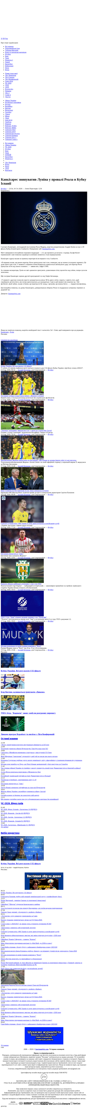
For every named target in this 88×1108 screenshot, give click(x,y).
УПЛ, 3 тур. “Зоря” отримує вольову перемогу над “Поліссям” (24, 617)
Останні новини (9, 738)
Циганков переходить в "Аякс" (12, 554)
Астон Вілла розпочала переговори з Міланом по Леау (21, 772)
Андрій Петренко (24, 370)
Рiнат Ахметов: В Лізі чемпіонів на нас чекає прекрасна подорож (25, 491)
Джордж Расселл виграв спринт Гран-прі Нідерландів (24, 985)
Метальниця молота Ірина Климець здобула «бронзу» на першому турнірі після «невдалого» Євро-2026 (39, 951)
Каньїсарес (5, 332)
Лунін (12, 332)
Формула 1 (9, 60)
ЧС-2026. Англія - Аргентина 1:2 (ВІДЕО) (16, 817)
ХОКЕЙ (8, 155)
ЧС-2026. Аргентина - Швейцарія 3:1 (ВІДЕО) (18, 825)
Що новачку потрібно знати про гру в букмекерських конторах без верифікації (29, 799)
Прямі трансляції (11, 73)
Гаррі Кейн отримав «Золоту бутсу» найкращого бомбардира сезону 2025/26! (29, 947)
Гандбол (8, 112)
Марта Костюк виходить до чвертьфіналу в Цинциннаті (21, 959)
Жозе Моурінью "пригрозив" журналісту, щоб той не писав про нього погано (29, 756)
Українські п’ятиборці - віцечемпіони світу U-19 (18, 780)
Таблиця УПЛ (10, 130)
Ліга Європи (9, 77)
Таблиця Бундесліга (12, 134)
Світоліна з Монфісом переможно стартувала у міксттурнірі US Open (26, 752)
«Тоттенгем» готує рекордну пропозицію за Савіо (19, 916)
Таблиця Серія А (11, 139)
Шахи (7, 116)
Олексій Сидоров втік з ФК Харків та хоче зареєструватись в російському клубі (30, 523)
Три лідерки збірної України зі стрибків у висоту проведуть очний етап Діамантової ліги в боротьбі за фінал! (41, 768)
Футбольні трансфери (13, 102)
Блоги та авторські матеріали (15, 52)
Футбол (8, 54)
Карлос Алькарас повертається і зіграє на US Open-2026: (21, 920)
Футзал (7, 104)
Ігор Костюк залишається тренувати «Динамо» (23, 692)
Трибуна (8, 122)
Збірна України (10, 100)
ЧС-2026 (8, 83)
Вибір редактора (10, 833)
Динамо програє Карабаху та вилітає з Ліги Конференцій (27, 734)
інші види (8, 120)
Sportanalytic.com (14, 294)
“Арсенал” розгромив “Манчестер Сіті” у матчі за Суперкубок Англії (26, 430)
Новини (8, 124)
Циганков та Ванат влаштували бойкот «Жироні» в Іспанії (22, 396)
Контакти (8, 170)
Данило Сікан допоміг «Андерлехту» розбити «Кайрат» (21, 912)
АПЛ (7, 87)
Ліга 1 (7, 93)
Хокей (7, 62)
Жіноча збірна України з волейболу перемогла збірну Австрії (23, 791)
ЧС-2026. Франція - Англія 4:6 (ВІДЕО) (15, 813)
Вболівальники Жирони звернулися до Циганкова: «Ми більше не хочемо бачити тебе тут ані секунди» (39, 460)
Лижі (7, 118)
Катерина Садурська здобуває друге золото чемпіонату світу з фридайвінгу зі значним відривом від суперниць (41, 760)
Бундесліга (9, 89)
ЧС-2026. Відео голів (12, 803)
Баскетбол (9, 64)
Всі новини (9, 46)
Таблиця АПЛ (10, 132)
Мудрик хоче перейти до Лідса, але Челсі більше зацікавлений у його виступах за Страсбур (34, 764)
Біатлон (8, 108)
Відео (7, 70)
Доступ (8, 97)
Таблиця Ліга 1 (10, 137)
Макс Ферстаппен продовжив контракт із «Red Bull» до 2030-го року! (26, 943)
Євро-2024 (9, 81)
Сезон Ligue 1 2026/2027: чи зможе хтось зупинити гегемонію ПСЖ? (26, 924)
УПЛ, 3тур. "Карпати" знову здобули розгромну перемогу (28, 713)
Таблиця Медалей (11, 50)
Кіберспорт (9, 66)
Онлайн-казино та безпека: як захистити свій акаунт (20, 795)
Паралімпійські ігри (12, 48)
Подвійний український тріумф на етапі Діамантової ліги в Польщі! (26, 776)
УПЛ (7, 85)
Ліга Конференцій (11, 79)
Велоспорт (9, 110)
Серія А (8, 95)
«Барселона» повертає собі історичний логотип (18, 928)
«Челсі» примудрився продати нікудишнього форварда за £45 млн (25, 745)
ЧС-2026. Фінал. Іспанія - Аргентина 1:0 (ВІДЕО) (19, 809)
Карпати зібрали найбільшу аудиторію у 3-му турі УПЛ (21, 584)
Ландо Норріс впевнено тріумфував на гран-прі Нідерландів (23, 787)
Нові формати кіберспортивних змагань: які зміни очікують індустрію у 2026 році (31, 935)
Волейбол (8, 106)
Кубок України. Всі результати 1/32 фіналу (16, 366)
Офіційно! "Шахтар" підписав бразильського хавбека (20, 904)
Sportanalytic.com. (48, 249)
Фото (7, 68)
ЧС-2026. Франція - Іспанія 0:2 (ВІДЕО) (15, 821)
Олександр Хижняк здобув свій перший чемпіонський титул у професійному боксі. (31, 896)
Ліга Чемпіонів (10, 75)
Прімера (8, 91)
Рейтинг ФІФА (10, 128)
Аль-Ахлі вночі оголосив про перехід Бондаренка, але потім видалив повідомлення (31, 908)
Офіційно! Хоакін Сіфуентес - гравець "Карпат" (18, 939)
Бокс (7, 56)
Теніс (7, 58)
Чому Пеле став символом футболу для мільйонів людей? (22, 968)
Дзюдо (7, 114)
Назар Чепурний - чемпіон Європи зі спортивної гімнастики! (23, 900)
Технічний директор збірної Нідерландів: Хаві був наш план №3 (24, 749)
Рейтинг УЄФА (11, 126)
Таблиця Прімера (11, 135)
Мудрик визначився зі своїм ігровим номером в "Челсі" (21, 646)
